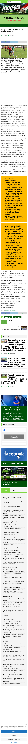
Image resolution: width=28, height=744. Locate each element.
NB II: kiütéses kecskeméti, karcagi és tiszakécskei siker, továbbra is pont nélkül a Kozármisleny (12, 674)
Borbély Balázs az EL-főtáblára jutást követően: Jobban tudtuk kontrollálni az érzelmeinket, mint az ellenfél (13, 512)
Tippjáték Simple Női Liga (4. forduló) (11, 532)
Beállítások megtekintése (14, 739)
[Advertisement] (14, 89)
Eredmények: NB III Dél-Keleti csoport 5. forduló (13, 581)
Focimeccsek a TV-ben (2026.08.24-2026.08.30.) (13, 670)
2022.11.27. (4, 386)
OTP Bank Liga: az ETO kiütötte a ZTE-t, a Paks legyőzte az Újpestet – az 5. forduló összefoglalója (13, 679)
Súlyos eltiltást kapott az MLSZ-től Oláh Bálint (13, 554)
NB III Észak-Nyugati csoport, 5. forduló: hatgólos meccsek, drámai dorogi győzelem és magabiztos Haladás (14, 558)
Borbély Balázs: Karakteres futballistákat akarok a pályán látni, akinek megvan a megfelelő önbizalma (14, 541)
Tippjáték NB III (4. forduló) (9, 534)
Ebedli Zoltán (8, 317)
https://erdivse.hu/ (10, 310)
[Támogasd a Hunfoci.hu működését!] (14, 474)
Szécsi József (12, 35)
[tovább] (22, 419)
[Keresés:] (14, 1)
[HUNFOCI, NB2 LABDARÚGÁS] (14, 454)
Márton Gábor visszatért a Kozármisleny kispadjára (12, 409)
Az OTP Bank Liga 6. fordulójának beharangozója (14, 495)
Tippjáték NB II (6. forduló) (9, 537)
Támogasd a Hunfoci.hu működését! (11, 483)
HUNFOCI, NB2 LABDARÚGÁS (13, 463)
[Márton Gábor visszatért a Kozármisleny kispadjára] (14, 400)
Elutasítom (14, 735)
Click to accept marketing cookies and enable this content (14, 436)
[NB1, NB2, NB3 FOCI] (14, 13)
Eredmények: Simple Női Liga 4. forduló (11, 587)
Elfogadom (14, 731)
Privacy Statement (14, 742)
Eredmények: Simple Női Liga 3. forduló (11, 683)
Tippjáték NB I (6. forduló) (8, 544)
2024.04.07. (4, 369)
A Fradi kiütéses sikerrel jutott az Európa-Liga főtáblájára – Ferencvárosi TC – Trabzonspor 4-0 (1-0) (13, 517)
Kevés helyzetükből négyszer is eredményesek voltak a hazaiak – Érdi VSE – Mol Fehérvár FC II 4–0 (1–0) (14, 379)
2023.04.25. (4, 353)
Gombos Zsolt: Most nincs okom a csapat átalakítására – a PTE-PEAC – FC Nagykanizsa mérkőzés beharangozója (13, 362)
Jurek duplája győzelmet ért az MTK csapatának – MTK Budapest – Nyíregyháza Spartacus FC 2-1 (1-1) (14, 636)
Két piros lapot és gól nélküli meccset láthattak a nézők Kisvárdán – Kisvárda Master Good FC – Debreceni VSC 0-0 (13, 631)
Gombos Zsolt (17, 317)
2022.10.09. (4, 35)
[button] (26, 724)
